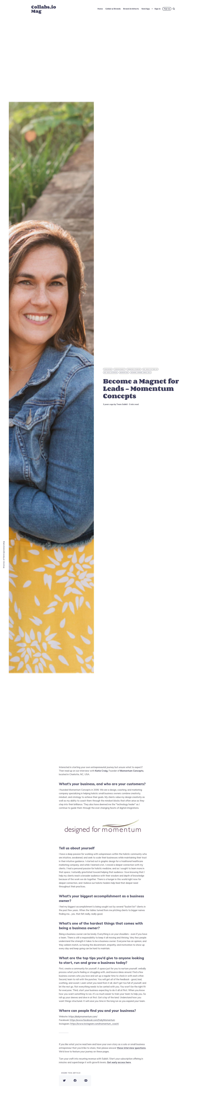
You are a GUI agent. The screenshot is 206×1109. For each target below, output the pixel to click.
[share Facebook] (75, 1080)
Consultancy (119, 369)
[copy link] (85, 1080)
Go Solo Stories (110, 372)
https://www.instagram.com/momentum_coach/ (94, 1023)
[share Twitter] (64, 1080)
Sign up (167, 9)
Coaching (108, 369)
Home (100, 9)
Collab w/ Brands (113, 9)
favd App (146, 9)
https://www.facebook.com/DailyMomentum (92, 1020)
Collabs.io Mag (43, 9)
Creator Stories (134, 369)
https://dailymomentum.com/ (83, 1016)
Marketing (124, 372)
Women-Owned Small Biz (141, 372)
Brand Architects (131, 9)
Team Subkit (122, 404)
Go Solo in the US (150, 369)
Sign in (157, 9)
